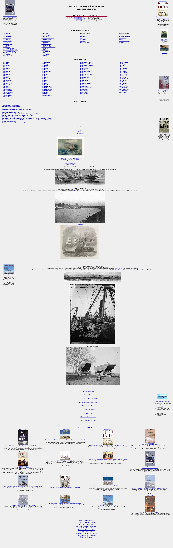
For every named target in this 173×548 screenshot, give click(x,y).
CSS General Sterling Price (10, 50)
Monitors (80, 132)
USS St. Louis (123, 74)
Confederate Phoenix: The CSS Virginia (8, 275)
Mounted (72, 164)
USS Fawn (44, 80)
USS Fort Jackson (46, 90)
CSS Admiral (6, 33)
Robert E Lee (122, 38)
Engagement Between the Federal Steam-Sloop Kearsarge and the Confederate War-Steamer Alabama (70, 159)
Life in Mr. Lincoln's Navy (164, 133)
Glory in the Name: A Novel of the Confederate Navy (150, 512)
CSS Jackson (6, 54)
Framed (67, 164)
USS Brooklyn (7, 80)
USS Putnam (122, 65)
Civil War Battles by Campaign (86, 526)
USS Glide (83, 70)
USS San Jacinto (123, 67)
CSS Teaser (44, 50)
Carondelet (76, 190)
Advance (82, 35)
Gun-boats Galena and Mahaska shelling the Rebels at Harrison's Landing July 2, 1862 (26, 118)
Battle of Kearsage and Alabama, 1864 (164, 40)
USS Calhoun (6, 81)
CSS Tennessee (45, 51)
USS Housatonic (84, 75)
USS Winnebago (123, 90)
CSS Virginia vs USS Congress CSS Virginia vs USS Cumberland (11, 105)
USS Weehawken (123, 86)
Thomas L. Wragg (124, 41)
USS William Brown (124, 89)
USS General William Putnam (88, 64)
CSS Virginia (45, 54)
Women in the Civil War (88, 417)
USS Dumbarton (46, 71)
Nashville (116, 268)
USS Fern (44, 81)
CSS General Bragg (8, 48)
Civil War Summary (88, 409)
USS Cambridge (7, 83)
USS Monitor (84, 89)
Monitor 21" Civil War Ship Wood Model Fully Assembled (162, 400)
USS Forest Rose (46, 86)
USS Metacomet (84, 84)
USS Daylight (45, 64)
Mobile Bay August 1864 (9, 121)
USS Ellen (44, 74)
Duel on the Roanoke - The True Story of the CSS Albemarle (10, 16)
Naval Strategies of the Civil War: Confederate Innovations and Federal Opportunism (23, 445)
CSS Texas (44, 53)
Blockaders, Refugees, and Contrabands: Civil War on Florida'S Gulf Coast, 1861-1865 (150, 488)
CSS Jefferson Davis (8, 56)
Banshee (82, 36)
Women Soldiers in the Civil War (86, 533)
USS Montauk (84, 90)
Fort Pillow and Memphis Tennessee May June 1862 (16, 116)
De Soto (123, 269)
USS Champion (7, 87)
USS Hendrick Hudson (86, 74)
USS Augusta (6, 71)
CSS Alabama (7, 35)
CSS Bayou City (7, 41)
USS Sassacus (123, 68)
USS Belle (5, 77)
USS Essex (44, 75)
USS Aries (5, 67)
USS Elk (43, 72)
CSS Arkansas (7, 38)
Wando (121, 42)
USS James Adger (85, 77)
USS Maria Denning (86, 83)
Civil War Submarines (88, 391)
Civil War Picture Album (86, 535)
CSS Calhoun (6, 42)
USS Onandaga (123, 62)
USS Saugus (122, 70)
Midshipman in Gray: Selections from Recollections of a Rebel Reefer (65, 487)
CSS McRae (44, 33)
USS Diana (44, 68)
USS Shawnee (123, 71)
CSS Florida (6, 47)
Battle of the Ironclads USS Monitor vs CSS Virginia (16, 109)
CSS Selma (44, 42)
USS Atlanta (6, 72)
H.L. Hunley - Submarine (10, 53)
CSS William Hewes (47, 56)
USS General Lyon (46, 95)
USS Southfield (123, 72)
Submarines (80, 133)
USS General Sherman (86, 65)
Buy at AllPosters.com (70, 163)
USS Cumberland (8, 92)
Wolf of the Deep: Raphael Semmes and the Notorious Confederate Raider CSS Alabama (108, 459)
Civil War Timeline (88, 413)
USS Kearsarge (84, 78)
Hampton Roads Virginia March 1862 (13, 112)
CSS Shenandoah (46, 44)
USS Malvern (84, 80)
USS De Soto (45, 67)
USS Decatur (45, 65)
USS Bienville (6, 78)
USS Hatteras (84, 72)
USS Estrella (44, 77)
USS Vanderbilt (123, 78)
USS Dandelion (45, 62)
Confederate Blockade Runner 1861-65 (65, 460)
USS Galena (44, 93)
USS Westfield (123, 87)
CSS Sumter (44, 48)
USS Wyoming (123, 92)
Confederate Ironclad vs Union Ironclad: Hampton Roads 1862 (107, 485)
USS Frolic (44, 92)
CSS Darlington (7, 44)
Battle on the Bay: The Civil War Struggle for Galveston (150, 444)
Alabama (67, 269)
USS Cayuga (6, 86)
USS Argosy (6, 65)
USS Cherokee (7, 89)
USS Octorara (84, 93)
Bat (81, 38)
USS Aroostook (7, 70)
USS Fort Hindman (46, 89)
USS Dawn (6, 96)
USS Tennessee (123, 77)
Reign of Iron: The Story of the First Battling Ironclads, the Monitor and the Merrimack (163, 18)
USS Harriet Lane (85, 71)
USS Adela (6, 62)
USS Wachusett (123, 83)
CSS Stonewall (45, 45)
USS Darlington (7, 95)
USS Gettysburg (84, 68)
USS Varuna (122, 80)
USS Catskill (6, 84)
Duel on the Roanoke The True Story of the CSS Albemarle (150, 467)
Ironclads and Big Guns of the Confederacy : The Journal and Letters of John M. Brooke (23, 486)
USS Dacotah (6, 93)
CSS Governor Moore (9, 51)
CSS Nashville (45, 36)
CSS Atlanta (6, 39)
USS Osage (122, 64)
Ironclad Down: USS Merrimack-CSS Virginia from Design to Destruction (65, 503)
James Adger (133, 269)
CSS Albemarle (7, 36)
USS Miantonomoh (85, 87)
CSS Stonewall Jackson (48, 47)
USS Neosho (83, 92)
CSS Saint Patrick (46, 39)
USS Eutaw (44, 78)
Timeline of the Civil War (86, 530)
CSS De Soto (6, 45)
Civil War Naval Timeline (88, 398)
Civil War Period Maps (86, 528)
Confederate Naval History (86, 524)
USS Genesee (83, 67)
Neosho (122, 190)
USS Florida (44, 84)
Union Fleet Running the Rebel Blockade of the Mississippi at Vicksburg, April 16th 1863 (27, 119)
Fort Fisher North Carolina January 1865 (14, 122)
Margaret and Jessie (124, 36)
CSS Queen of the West (47, 38)
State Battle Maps (88, 406)
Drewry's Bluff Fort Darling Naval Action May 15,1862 (17, 115)
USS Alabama (7, 64)
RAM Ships (88, 395)
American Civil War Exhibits (88, 402)
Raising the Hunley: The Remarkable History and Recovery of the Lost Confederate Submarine (65, 439)
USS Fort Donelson (46, 87)
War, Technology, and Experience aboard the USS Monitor (164, 90)
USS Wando (122, 84)
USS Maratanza (84, 81)
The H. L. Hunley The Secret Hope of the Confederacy (23, 467)
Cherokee (82, 39)
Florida (121, 35)
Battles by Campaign (88, 420)
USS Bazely (6, 75)
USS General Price (85, 62)
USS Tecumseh (123, 75)
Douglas (82, 41)
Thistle (121, 39)
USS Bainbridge (7, 74)
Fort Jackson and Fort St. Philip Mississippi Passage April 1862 (20, 114)
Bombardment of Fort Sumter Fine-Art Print (164, 53)
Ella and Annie (84, 42)
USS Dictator (45, 70)
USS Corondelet (7, 90)
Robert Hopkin (70, 160)
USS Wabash (122, 81)
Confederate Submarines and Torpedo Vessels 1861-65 (23, 505)
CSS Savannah (45, 41)
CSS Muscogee (45, 35)
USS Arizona (6, 68)
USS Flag (44, 83)
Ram (80, 130)
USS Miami (83, 86)
